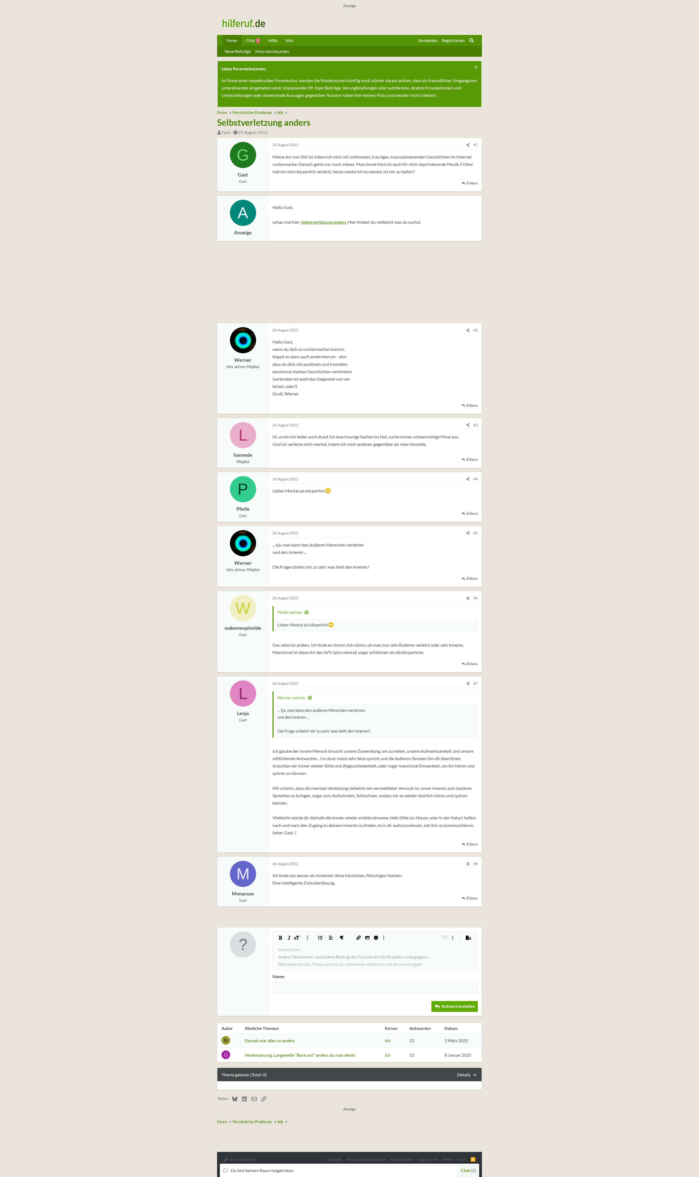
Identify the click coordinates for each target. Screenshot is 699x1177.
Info (289, 40)
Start (461, 1159)
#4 (475, 479)
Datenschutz (402, 1159)
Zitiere (472, 183)
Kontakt (334, 1159)
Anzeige (243, 232)
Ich (387, 1040)
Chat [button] (468, 1170)
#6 (475, 598)
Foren (232, 40)
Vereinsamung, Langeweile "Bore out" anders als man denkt (300, 1054)
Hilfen (447, 1159)
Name (278, 976)
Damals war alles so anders (270, 1040)
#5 (475, 533)
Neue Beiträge (238, 51)
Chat (252, 40)
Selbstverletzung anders (323, 222)
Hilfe (272, 40)
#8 (475, 864)
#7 (475, 683)
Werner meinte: (291, 697)
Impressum (428, 1159)
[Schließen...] (475, 68)
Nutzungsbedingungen (366, 1159)
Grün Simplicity (242, 1159)
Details (463, 1074)
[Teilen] (468, 145)
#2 (475, 330)
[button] (280, 937)
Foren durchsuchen (272, 51)
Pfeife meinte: (290, 612)
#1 (475, 145)
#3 (475, 425)
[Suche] (471, 40)
